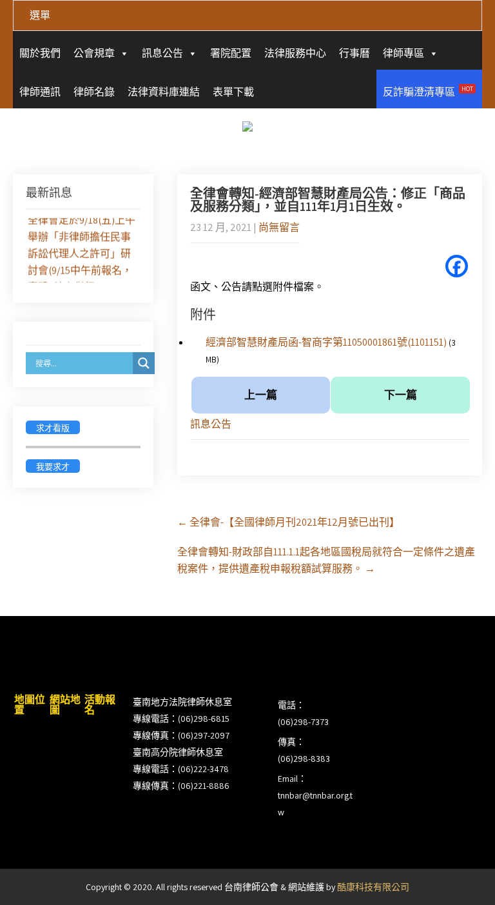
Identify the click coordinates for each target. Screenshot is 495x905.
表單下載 (233, 92)
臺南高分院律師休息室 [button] (178, 752)
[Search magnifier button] (144, 363)
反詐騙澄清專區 (428, 92)
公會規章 (94, 53)
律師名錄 (94, 92)
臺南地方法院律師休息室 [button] (182, 702)
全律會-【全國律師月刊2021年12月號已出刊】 (288, 522)
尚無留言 (279, 227)
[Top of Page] (458, 877)
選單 (40, 15)
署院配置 (230, 53)
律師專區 (403, 53)
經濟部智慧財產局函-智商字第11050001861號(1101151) (326, 342)
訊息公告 (162, 53)
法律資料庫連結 (164, 92)
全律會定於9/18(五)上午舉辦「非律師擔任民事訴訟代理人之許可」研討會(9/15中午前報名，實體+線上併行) (81, 252)
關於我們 (40, 53)
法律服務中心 (295, 53)
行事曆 (354, 53)
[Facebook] (456, 266)
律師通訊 (40, 92)
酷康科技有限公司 (373, 887)
